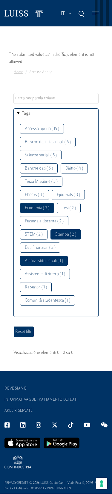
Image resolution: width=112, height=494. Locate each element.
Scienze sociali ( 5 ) (41, 155)
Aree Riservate (18, 411)
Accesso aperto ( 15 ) (42, 129)
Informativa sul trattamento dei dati (41, 400)
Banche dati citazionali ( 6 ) (48, 142)
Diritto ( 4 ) (74, 168)
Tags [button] (26, 113)
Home (18, 72)
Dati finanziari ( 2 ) (40, 247)
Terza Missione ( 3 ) (41, 181)
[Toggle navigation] (95, 13)
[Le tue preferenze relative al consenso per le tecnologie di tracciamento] (101, 483)
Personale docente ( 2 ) (44, 221)
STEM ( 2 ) (34, 234)
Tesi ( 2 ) (69, 208)
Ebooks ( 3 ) (34, 195)
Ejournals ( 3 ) (68, 195)
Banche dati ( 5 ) (39, 168)
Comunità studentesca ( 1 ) (47, 300)
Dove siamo (15, 388)
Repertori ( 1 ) (36, 287)
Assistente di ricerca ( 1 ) (45, 274)
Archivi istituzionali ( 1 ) (44, 261)
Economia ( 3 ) (37, 208)
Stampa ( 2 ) (65, 234)
